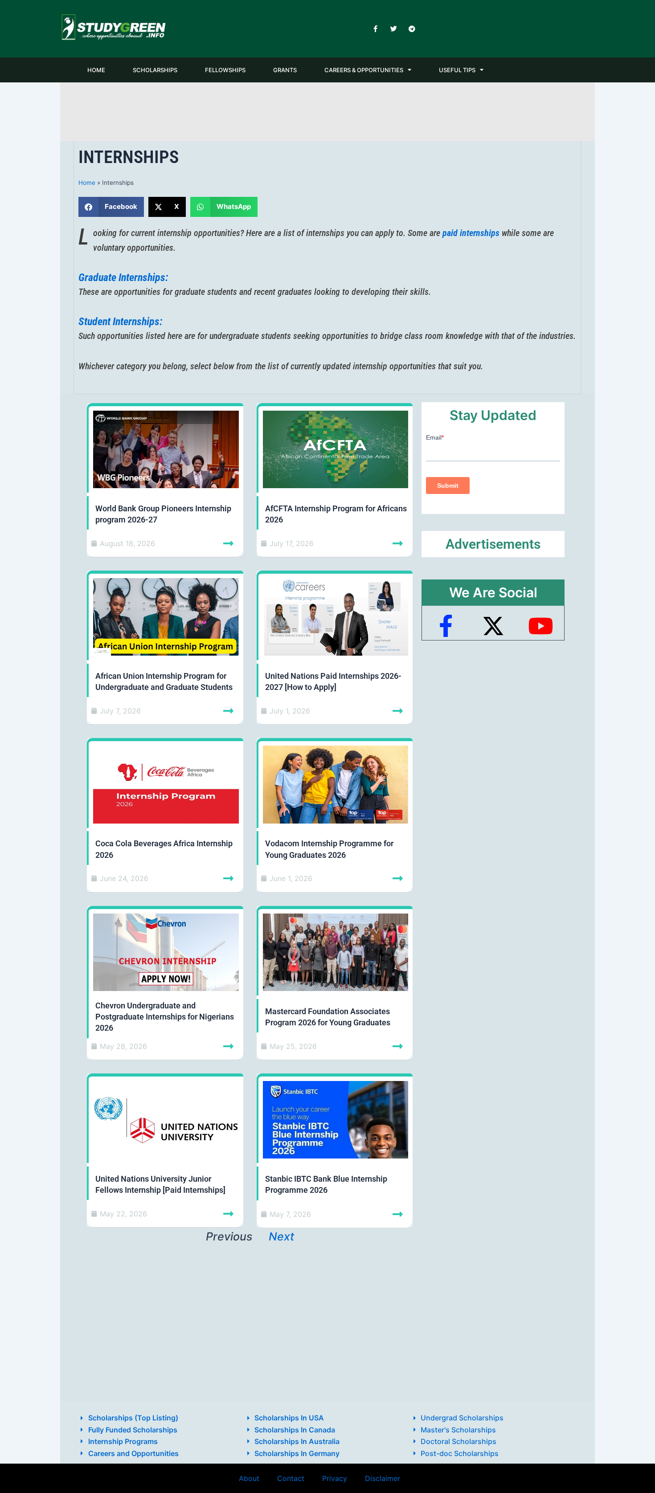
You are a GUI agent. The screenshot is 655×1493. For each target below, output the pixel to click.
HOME (96, 69)
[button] (111, 207)
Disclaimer (382, 1478)
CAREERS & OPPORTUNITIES (363, 69)
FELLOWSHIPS (225, 69)
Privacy (334, 1478)
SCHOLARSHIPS (155, 69)
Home (86, 182)
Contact (290, 1478)
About (249, 1478)
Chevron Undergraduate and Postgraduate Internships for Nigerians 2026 (164, 1016)
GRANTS (285, 69)
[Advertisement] (327, 110)
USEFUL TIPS (457, 69)
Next (281, 1236)
